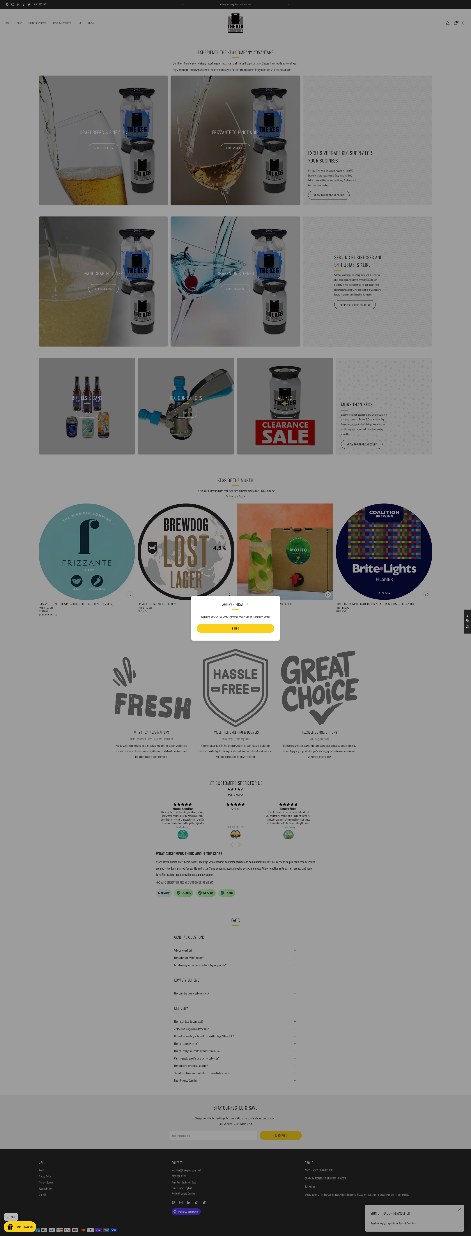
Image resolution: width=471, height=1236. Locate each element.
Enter (235, 628)
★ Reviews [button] (468, 621)
